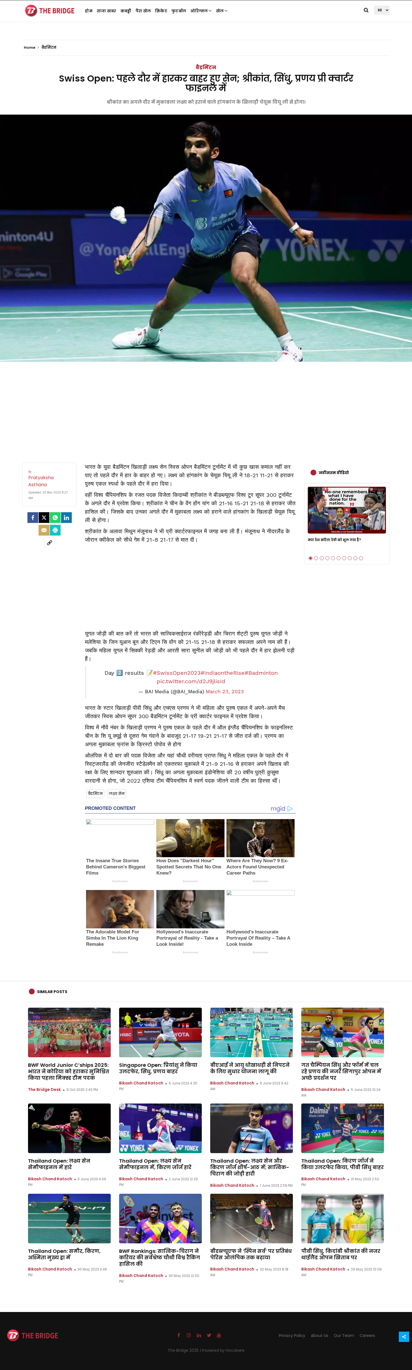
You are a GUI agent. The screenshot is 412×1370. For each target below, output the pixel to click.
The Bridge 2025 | (185, 1350)
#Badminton (261, 672)
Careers (367, 1335)
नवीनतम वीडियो (334, 473)
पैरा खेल (143, 11)
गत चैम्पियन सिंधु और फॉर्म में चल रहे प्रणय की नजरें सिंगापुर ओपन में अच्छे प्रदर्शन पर (341, 1071)
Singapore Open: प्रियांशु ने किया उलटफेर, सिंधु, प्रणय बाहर (158, 1068)
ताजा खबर (106, 11)
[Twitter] (44, 517)
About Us (319, 1335)
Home (30, 47)
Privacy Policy (292, 1335)
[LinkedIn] (66, 517)
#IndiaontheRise (223, 672)
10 (361, 558)
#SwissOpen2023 (177, 672)
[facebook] (32, 517)
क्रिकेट (161, 11)
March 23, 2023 (225, 691)
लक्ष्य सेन (116, 793)
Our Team (344, 1335)
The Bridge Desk (44, 1089)
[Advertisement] (206, 406)
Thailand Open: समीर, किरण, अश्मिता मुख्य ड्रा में (64, 1254)
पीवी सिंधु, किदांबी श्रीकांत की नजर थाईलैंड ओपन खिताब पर (340, 1254)
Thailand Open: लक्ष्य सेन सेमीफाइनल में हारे (59, 1164)
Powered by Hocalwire (223, 1350)
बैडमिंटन (206, 67)
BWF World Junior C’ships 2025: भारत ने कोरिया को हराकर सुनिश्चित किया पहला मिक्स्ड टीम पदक (68, 1071)
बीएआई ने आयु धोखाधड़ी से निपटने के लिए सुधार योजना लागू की (250, 1068)
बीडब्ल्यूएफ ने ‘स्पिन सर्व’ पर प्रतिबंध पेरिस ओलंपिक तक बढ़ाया (251, 1254)
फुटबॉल (179, 11)
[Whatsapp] (55, 517)
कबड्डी (126, 11)
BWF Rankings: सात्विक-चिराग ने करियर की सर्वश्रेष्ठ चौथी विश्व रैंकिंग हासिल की (159, 1257)
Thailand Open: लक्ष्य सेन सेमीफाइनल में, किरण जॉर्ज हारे (155, 1164)
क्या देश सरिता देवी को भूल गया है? (334, 539)
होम (88, 11)
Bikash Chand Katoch (141, 1083)
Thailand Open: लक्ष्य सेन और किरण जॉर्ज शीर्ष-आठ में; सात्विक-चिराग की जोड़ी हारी (249, 1167)
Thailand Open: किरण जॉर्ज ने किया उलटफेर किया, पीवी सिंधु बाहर (342, 1164)
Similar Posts (52, 992)
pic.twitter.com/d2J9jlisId (191, 681)
